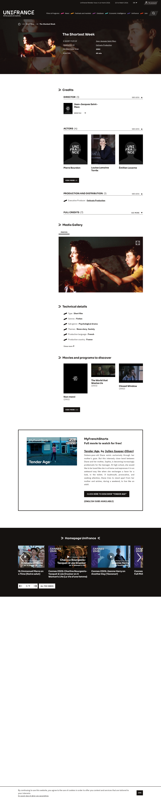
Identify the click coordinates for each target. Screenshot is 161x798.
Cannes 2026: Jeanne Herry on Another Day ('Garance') (78, 572)
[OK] (139, 793)
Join (146, 13)
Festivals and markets (83, 13)
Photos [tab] (64, 232)
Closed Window (128, 386)
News (67, 13)
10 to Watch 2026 (121, 3)
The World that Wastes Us (99, 382)
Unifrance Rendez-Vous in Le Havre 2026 (95, 3)
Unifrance (135, 13)
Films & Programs (52, 13)
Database (100, 13)
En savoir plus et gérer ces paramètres (33, 796)
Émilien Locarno (128, 167)
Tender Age (91, 451)
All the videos (47, 586)
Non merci (69, 396)
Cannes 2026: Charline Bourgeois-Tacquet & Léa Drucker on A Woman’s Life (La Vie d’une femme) (37, 574)
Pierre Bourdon (72, 167)
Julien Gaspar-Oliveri (119, 451)
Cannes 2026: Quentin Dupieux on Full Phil (123, 572)
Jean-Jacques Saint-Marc (106, 41)
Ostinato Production (104, 45)
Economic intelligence (117, 13)
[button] (138, 243)
